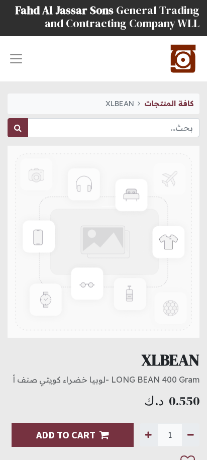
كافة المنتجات (168, 103)
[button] (18, 442)
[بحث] (18, 127)
